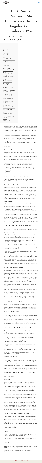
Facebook (15, 460)
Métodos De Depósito (7, 80)
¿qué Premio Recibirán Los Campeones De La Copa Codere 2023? (8, 101)
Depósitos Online (6, 120)
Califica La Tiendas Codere (8, 64)
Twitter (19, 460)
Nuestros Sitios (6, 65)
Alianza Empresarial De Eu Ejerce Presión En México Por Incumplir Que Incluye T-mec (9, 108)
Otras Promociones (6, 114)
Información (5, 47)
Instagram (24, 460)
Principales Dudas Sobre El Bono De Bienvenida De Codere (8, 71)
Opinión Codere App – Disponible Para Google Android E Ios (7, 53)
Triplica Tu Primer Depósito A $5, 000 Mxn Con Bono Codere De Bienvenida (9, 91)
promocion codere (8, 333)
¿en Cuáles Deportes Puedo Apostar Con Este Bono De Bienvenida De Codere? (8, 112)
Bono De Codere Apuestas (8, 116)
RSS (27, 460)
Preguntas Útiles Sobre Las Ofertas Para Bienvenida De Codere (8, 78)
